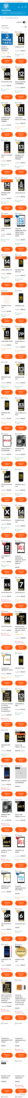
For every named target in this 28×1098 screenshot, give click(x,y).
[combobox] (14, 13)
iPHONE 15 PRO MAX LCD (19, 271)
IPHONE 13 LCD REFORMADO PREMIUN (5, 119)
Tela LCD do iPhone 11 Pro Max (20, 118)
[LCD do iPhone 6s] (7, 618)
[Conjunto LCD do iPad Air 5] (7, 842)
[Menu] (25, 7)
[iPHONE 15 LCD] (21, 298)
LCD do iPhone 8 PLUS (6, 229)
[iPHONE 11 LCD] (21, 39)
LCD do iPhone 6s (6, 626)
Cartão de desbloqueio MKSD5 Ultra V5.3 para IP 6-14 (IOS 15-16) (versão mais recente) (20, 999)
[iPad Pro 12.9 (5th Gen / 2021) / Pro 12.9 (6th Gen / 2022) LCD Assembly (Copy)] (7, 987)
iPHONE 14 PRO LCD (19, 521)
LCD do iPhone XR (6, 82)
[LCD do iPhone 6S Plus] (7, 476)
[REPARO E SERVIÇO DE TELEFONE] (7, 39)
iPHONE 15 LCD (19, 306)
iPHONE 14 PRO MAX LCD (5, 193)
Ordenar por (5, 25)
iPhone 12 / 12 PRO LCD (6, 156)
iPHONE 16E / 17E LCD (6, 960)
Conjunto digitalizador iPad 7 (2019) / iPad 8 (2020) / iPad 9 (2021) (21, 232)
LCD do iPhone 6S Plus (6, 485)
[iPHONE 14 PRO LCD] (21, 512)
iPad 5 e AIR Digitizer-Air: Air (20, 746)
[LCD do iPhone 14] (7, 262)
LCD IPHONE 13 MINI (19, 704)
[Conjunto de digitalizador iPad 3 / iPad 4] (7, 1030)
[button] (22, 7)
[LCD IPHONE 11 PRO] (7, 333)
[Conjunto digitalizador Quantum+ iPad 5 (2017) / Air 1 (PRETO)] (21, 548)
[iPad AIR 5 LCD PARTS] (21, 842)
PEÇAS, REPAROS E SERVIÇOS (11, 18)
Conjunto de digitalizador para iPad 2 (20, 1040)
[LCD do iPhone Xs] (7, 584)
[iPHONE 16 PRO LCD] (7, 737)
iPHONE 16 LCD (19, 668)
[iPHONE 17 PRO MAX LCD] (7, 806)
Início (3, 18)
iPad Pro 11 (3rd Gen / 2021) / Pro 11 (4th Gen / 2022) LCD (21, 629)
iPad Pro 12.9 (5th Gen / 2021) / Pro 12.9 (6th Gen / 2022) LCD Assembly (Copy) (6, 998)
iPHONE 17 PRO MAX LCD (5, 815)
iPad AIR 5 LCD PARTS (19, 851)
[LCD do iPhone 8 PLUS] (7, 220)
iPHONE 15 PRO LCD (5, 414)
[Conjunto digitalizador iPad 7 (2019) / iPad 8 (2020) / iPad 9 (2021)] (21, 220)
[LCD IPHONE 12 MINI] (7, 548)
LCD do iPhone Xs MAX (20, 414)
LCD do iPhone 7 (20, 592)
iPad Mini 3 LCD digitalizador (5, 887)
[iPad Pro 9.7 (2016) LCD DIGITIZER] (21, 773)
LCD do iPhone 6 (20, 924)
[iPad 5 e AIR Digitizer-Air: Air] (21, 737)
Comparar (19, 22)
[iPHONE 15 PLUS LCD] (7, 369)
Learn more (20, 1)
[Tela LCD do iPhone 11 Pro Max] (21, 110)
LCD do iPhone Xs (6, 592)
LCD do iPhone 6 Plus (6, 924)
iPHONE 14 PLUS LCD (6, 306)
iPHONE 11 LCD (19, 47)
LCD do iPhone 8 (20, 193)
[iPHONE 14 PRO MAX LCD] (7, 185)
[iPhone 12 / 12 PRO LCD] (7, 147)
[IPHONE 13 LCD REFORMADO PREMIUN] (7, 109)
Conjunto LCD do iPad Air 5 (6, 851)
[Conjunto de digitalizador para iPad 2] (21, 1030)
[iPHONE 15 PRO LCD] (7, 405)
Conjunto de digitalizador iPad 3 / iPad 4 (7, 1040)
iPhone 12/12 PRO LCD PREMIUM (20, 83)
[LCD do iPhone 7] (21, 584)
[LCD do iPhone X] (7, 512)
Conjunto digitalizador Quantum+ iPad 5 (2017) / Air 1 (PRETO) (20, 559)
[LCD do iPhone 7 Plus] (21, 333)
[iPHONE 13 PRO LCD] (21, 369)
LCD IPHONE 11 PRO (7, 341)
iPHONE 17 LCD (5, 781)
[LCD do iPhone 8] (21, 185)
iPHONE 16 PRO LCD (5, 746)
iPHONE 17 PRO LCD (19, 960)
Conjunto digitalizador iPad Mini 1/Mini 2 (20, 888)
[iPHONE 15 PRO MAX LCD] (21, 262)
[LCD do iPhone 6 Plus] (7, 916)
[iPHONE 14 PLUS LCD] (7, 298)
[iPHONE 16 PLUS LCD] (21, 476)
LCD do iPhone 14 (6, 270)
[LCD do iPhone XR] (7, 74)
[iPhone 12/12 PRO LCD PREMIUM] (21, 74)
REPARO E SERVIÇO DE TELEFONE (4, 48)
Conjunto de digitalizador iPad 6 (7, 669)
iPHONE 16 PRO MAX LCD (19, 449)
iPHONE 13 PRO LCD (19, 378)
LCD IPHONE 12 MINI (5, 557)
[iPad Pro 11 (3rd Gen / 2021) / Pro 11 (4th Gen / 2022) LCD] (21, 618)
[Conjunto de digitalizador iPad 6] (7, 660)
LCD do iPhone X (6, 520)
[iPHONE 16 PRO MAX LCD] (21, 441)
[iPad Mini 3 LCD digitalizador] (7, 878)
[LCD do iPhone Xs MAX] (21, 405)
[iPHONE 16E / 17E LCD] (7, 951)
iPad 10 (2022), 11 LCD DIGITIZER (6, 449)
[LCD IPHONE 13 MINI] (21, 696)
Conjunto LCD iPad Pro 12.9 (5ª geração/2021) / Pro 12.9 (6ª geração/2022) (6, 707)
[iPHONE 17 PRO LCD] (21, 951)
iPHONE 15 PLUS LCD (6, 378)
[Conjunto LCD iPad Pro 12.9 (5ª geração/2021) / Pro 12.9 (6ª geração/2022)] (7, 696)
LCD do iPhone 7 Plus (20, 342)
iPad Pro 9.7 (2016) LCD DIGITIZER (20, 781)
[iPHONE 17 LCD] (7, 773)
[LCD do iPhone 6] (21, 916)
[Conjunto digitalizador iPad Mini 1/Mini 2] (21, 878)
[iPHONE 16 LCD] (21, 660)
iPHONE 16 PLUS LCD (20, 485)
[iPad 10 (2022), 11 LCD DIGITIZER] (7, 441)
